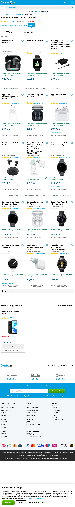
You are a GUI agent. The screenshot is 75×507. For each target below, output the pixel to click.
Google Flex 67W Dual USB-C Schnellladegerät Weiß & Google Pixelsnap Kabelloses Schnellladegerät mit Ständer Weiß (36, 148)
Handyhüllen (4, 417)
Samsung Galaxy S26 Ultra (7, 407)
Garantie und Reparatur (32, 426)
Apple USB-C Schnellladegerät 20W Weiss (10, 97)
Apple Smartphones (31, 405)
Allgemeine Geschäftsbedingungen (50, 458)
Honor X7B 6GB (19, 14)
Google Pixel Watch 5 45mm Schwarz (59, 203)
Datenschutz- (27, 498)
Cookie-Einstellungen (35, 458)
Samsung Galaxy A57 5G (7, 409)
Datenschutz (4, 434)
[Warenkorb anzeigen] (72, 2)
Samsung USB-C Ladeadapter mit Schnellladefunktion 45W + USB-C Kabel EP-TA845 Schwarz (60, 45)
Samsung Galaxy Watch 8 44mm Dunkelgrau (11, 203)
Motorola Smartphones (32, 410)
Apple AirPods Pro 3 (58, 95)
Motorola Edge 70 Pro (6, 410)
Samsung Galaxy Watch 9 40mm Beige (11, 246)
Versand (28, 422)
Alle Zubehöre (28, 14)
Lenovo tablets (55, 412)
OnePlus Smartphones (32, 409)
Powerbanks (4, 421)
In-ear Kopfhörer (5, 422)
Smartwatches (4, 426)
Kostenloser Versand (13, 82)
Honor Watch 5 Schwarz (35, 41)
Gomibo (3, 431)
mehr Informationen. (54, 455)
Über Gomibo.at (9, 458)
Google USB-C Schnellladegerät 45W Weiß (35, 247)
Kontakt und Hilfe (32, 431)
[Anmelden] (65, 2)
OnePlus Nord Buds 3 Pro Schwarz (10, 144)
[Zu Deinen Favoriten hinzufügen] (22, 41)
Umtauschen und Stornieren (33, 424)
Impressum (25, 458)
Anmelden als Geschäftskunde (59, 419)
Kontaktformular (30, 434)
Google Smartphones (31, 412)
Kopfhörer (3, 424)
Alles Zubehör (4, 427)
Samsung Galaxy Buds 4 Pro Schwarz (35, 96)
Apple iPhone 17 (5, 405)
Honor (12, 14)
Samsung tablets (56, 405)
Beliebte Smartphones (8, 403)
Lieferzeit (28, 421)
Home (2, 14)
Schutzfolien (4, 419)
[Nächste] (72, 291)
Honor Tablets (55, 409)
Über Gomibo (4, 433)
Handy (7, 14)
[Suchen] (72, 7)
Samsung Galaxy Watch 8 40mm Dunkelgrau (60, 144)
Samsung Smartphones (32, 407)
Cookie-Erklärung (39, 498)
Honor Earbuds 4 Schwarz (8, 42)
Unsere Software (5, 436)
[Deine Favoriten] (69, 2)
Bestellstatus (29, 419)
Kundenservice (31, 415)
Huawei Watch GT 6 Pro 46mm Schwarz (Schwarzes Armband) (59, 247)
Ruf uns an (29, 433)
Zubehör (3, 415)
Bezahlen (28, 417)
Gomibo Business (56, 417)
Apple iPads (55, 407)
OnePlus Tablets (56, 410)
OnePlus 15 (3, 412)
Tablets (55, 403)
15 (15, 291)
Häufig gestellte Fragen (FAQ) (33, 436)
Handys (29, 403)
